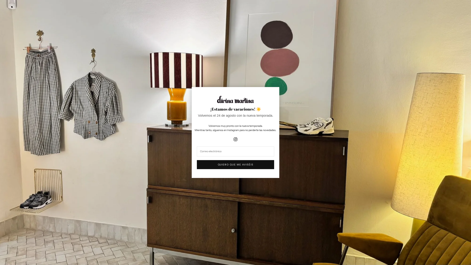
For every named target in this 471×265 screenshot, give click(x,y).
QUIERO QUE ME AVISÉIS (235, 164)
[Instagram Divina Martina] (235, 138)
